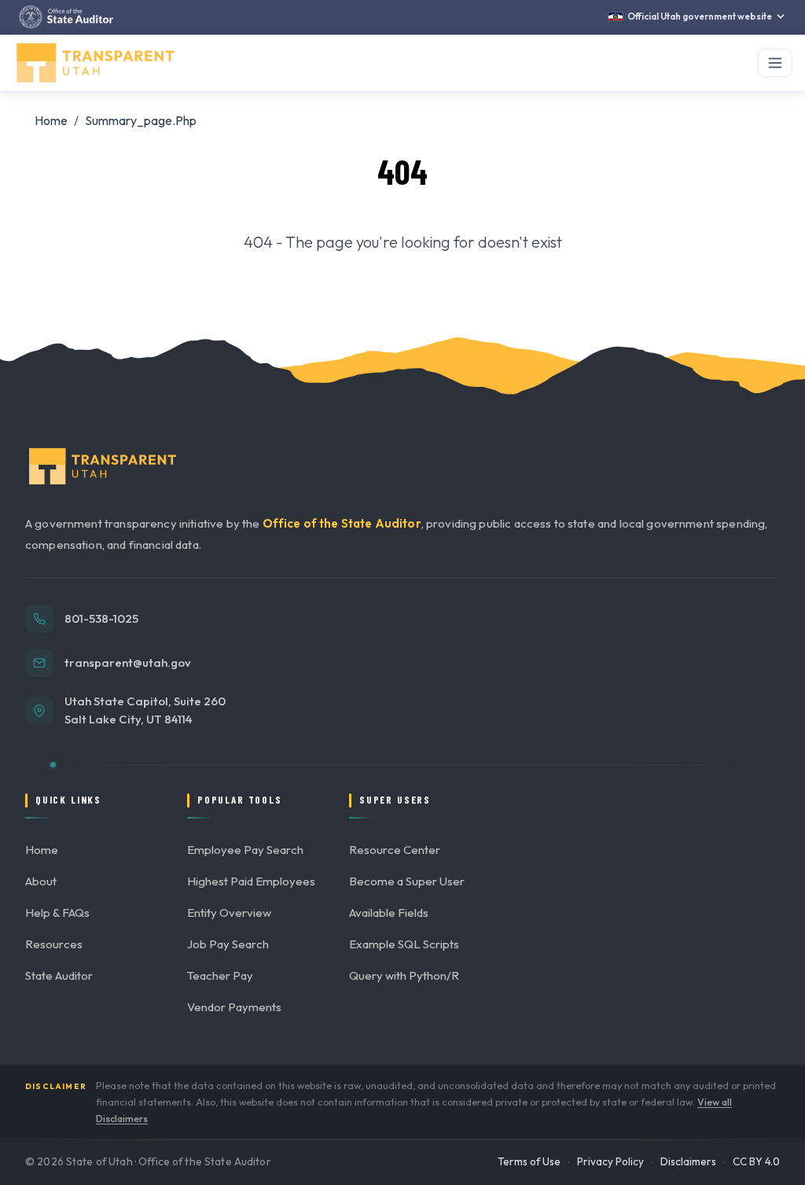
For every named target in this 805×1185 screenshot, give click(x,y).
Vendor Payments (234, 1006)
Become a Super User (407, 881)
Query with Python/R (404, 975)
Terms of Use (529, 1161)
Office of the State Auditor (342, 523)
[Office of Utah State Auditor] (66, 16)
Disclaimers (688, 1161)
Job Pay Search (228, 944)
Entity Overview (229, 912)
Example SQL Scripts (404, 944)
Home (51, 120)
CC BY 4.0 (756, 1161)
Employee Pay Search (245, 849)
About (41, 881)
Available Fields (388, 912)
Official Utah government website (699, 16)
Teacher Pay (220, 975)
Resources (54, 944)
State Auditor (59, 975)
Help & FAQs (57, 912)
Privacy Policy (610, 1161)
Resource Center (394, 849)
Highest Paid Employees (251, 881)
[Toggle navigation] (775, 63)
